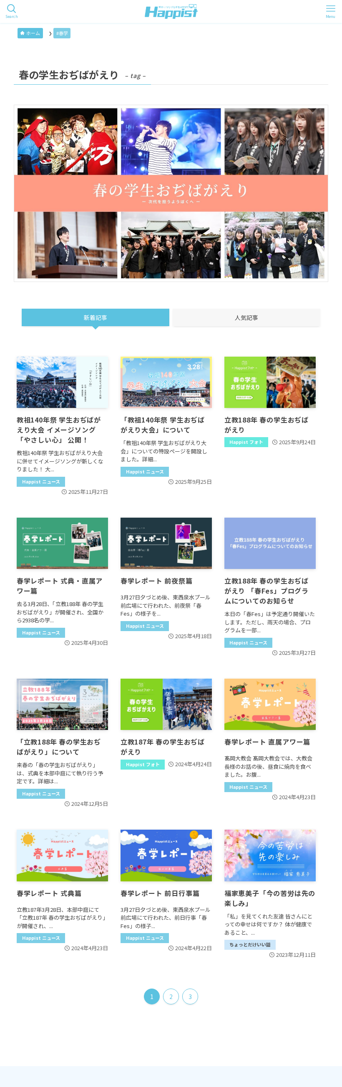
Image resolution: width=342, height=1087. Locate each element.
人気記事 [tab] (246, 317)
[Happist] (171, 11)
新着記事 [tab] (95, 317)
